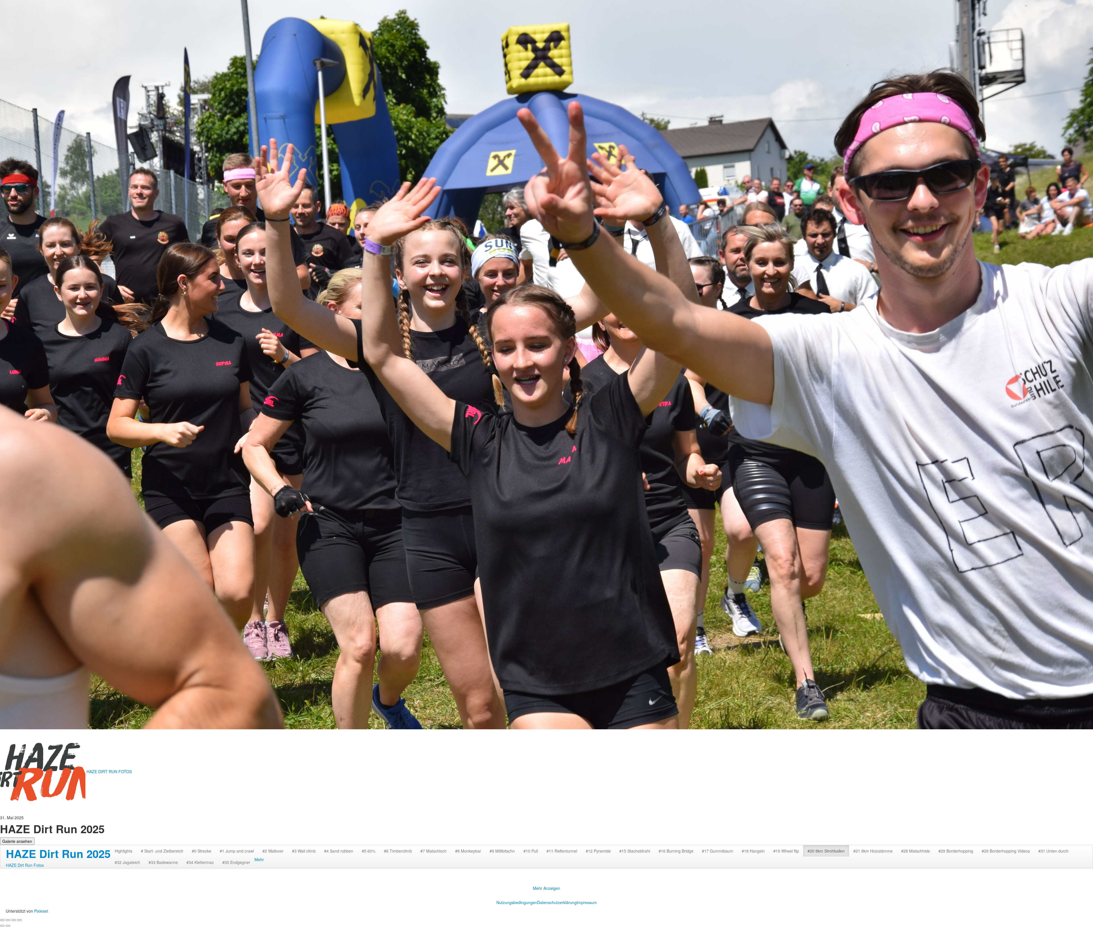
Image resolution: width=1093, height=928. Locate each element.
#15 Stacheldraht (634, 851)
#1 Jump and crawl (237, 851)
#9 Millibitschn (502, 851)
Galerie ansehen (17, 841)
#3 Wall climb (304, 851)
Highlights (123, 851)
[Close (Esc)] (2, 920)
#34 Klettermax (200, 862)
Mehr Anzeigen (546, 888)
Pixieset (41, 911)
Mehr (259, 859)
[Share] (8, 920)
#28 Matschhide (915, 851)
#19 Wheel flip (786, 851)
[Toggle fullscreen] (13, 920)
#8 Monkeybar (468, 851)
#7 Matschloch (433, 851)
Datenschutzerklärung (557, 902)
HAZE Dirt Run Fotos (25, 865)
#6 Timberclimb (398, 851)
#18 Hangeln (753, 851)
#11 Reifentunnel (561, 851)
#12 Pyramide (598, 851)
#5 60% (368, 851)
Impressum (587, 902)
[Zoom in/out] (19, 920)
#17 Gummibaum (717, 851)
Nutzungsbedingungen (516, 902)
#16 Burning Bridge (676, 851)
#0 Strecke (201, 851)
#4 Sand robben (338, 851)
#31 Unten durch (1053, 851)
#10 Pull (530, 851)
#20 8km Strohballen (826, 851)
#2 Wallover (272, 851)
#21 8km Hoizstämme (873, 851)
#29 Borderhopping (955, 851)
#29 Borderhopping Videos (1006, 851)
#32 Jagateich (127, 862)
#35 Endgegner (236, 862)
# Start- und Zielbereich (162, 851)
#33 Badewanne (163, 862)
